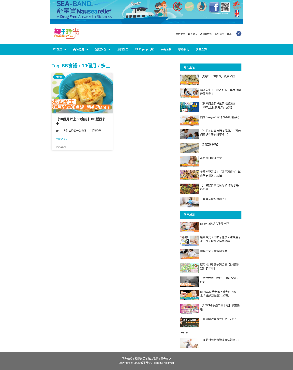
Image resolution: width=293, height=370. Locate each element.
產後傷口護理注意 (211, 158)
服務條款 (127, 358)
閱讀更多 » (61, 139)
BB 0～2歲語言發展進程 (214, 223)
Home (184, 332)
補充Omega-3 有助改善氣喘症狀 (219, 117)
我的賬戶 (219, 34)
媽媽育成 (78, 49)
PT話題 (57, 49)
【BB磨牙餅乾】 (210, 144)
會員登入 (192, 34)
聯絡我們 (183, 49)
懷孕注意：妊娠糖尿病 (213, 251)
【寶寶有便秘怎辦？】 (213, 199)
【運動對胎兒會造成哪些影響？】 (220, 340)
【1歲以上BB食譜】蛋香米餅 (217, 76)
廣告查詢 (201, 49)
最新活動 (166, 49)
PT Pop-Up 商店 (144, 49)
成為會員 (180, 34)
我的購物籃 (206, 34)
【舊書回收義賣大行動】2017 (218, 319)
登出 (229, 34)
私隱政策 (140, 358)
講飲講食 (100, 49)
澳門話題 (122, 49)
